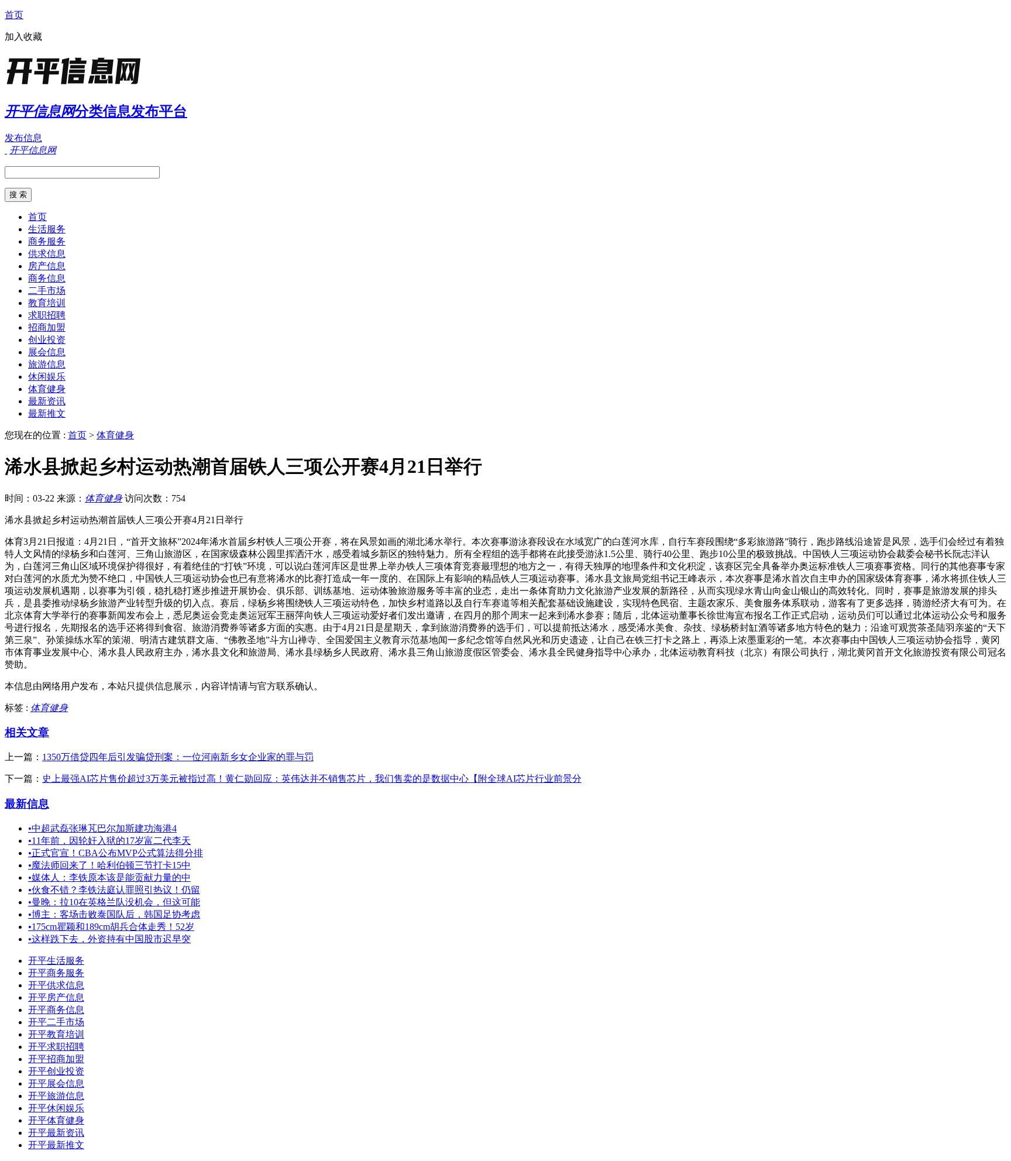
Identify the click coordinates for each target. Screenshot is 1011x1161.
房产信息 (47, 266)
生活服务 (47, 229)
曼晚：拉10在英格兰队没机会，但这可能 (114, 902)
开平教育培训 (56, 1034)
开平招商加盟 (56, 1059)
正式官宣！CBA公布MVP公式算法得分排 (115, 853)
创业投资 (47, 340)
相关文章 (27, 732)
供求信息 (47, 254)
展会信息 (47, 352)
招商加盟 (47, 327)
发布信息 (23, 138)
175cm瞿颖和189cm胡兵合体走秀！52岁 (111, 927)
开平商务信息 (56, 1010)
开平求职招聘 (56, 1047)
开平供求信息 (56, 985)
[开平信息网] (78, 85)
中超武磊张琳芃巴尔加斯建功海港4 (102, 828)
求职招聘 (47, 315)
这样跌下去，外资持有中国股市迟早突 (109, 939)
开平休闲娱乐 (56, 1108)
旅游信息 (47, 364)
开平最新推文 (56, 1145)
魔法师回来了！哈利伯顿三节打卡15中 (109, 865)
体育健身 (47, 389)
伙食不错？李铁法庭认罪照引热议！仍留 (114, 890)
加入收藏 (23, 37)
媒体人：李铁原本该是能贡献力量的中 (109, 877)
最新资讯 (47, 401)
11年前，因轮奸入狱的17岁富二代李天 (109, 841)
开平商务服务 (56, 973)
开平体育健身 (56, 1120)
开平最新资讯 (56, 1133)
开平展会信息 (56, 1083)
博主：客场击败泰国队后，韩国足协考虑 (114, 914)
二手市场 (47, 291)
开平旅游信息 (56, 1096)
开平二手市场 (56, 1022)
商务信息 (47, 278)
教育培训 (47, 303)
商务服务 (47, 241)
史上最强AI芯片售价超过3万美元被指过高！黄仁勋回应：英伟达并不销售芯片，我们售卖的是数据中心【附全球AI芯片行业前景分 (312, 779)
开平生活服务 (56, 961)
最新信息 (27, 804)
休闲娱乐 (47, 377)
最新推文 (47, 413)
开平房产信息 (56, 997)
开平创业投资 (56, 1071)
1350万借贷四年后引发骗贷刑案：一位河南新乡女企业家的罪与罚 (178, 757)
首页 (14, 15)
